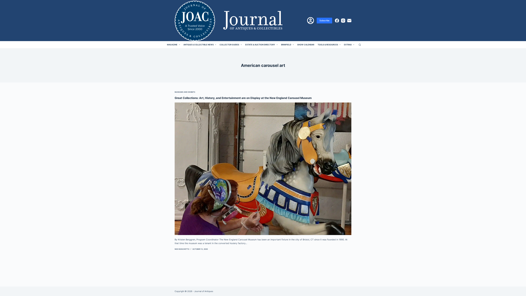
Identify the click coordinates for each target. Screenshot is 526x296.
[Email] (349, 20)
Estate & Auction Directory (260, 44)
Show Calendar (305, 44)
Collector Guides (229, 44)
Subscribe (324, 20)
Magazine (172, 44)
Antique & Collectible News (198, 44)
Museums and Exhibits (185, 92)
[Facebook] (337, 20)
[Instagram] (343, 20)
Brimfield (286, 44)
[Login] (310, 20)
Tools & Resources (328, 44)
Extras (348, 44)
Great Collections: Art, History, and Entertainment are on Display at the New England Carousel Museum (243, 98)
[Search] (360, 45)
